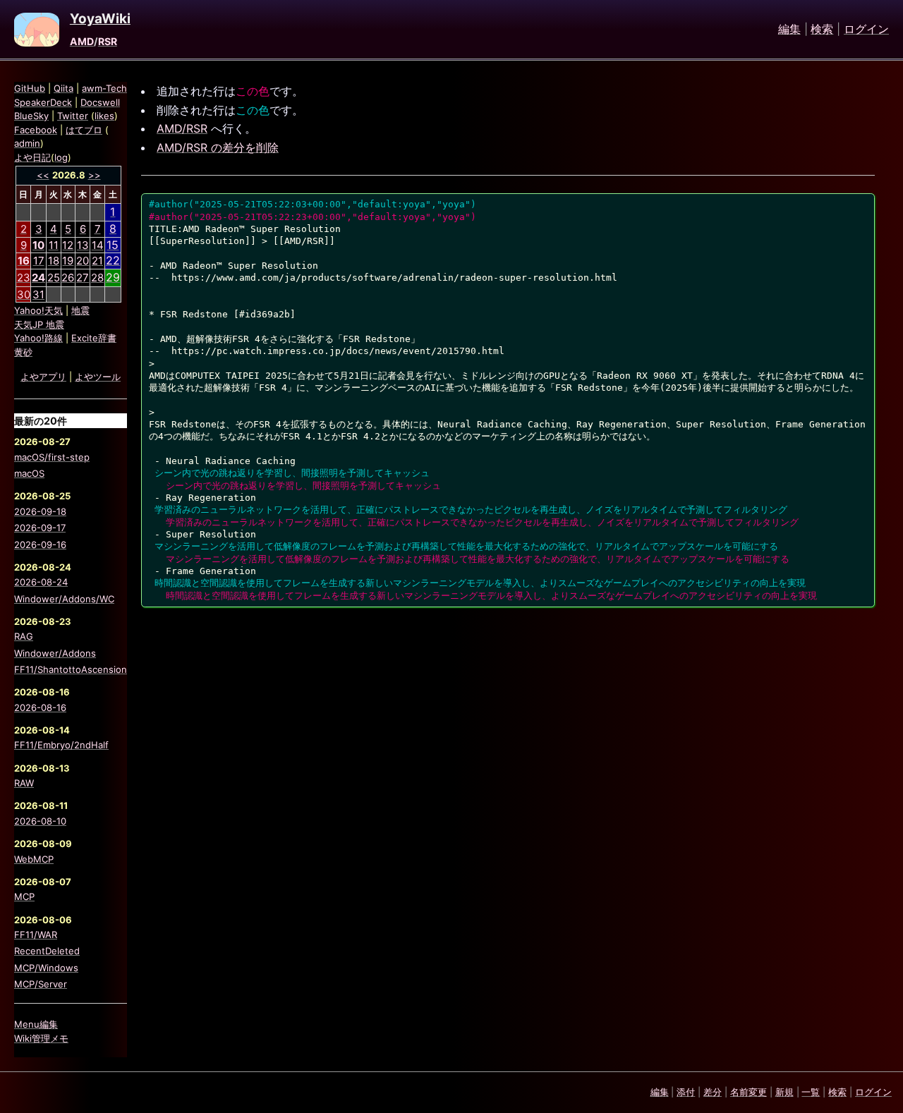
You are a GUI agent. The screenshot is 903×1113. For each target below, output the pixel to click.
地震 (80, 310)
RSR (107, 41)
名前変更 (748, 1091)
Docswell (100, 102)
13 (83, 245)
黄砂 (23, 352)
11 (54, 245)
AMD (82, 41)
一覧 (810, 1091)
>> (94, 175)
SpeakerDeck (43, 102)
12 (67, 245)
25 (53, 277)
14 (98, 245)
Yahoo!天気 (38, 310)
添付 (686, 1091)
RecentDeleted (47, 951)
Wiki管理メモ (41, 1038)
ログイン (866, 29)
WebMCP (34, 859)
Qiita (63, 88)
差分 (712, 1091)
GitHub (29, 88)
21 (97, 260)
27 (82, 277)
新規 (784, 1091)
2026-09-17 (40, 528)
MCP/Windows (46, 968)
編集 (789, 29)
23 (23, 277)
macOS (29, 473)
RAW (24, 783)
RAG (23, 636)
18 (53, 260)
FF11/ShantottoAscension (70, 669)
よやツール (98, 376)
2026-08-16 (40, 707)
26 (67, 277)
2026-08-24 (41, 582)
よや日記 (32, 157)
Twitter (72, 115)
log (61, 157)
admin (27, 143)
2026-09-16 (40, 544)
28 (97, 277)
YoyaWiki (100, 19)
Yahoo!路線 (38, 337)
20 (82, 260)
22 (113, 260)
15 (113, 245)
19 (67, 260)
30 (23, 294)
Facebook (35, 129)
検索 (822, 29)
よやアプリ (43, 376)
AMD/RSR (182, 128)
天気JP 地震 (39, 324)
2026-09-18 (40, 511)
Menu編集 (36, 1024)
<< (43, 175)
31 (38, 294)
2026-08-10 (40, 821)
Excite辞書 (93, 337)
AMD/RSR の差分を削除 (218, 147)
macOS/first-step (52, 457)
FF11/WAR (35, 934)
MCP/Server (40, 984)
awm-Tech (104, 88)
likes (104, 115)
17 (38, 260)
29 (113, 277)
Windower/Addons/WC (64, 599)
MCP (24, 896)
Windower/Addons (55, 653)
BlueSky (31, 115)
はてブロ (84, 129)
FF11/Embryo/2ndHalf (61, 745)
